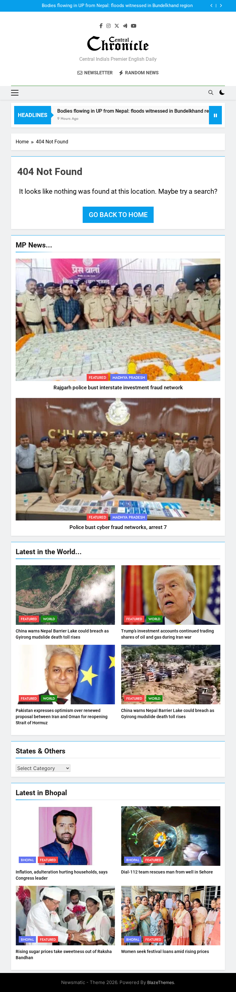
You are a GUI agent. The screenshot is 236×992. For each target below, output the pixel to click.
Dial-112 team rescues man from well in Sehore (167, 871)
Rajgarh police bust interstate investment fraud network (118, 388)
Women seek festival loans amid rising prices (165, 951)
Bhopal (27, 860)
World (49, 619)
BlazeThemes (160, 982)
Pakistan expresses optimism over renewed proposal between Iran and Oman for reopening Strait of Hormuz (62, 716)
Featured (97, 377)
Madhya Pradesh (128, 377)
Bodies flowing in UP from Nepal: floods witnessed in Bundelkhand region (117, 3)
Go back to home (118, 215)
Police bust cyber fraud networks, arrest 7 (118, 527)
